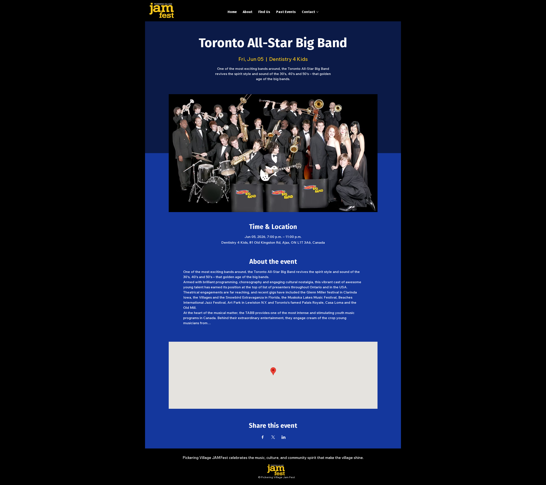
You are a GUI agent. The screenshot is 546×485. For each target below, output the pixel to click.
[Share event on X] (273, 437)
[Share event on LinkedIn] (284, 437)
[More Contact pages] (317, 12)
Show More (273, 330)
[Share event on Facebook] (263, 437)
